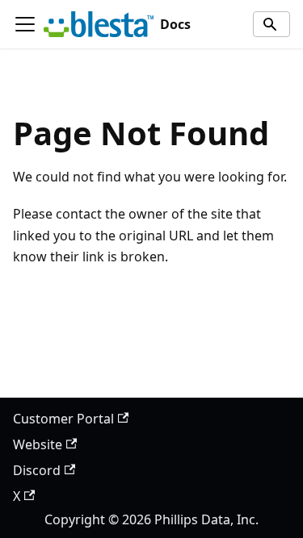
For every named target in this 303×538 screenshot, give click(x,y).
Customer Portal (63, 418)
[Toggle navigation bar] (25, 24)
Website (37, 444)
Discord (37, 470)
